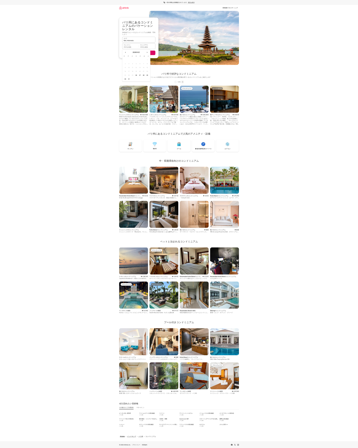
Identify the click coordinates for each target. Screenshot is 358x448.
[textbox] (130, 47)
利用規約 (144, 445)
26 (136, 75)
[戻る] (175, 81)
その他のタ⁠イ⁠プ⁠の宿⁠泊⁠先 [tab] (126, 407)
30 (125, 79)
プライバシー (136, 445)
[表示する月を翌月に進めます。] (147, 52)
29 (147, 75)
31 (129, 79)
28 (143, 75)
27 (140, 75)
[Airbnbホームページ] (124, 8)
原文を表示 (191, 2)
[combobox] (139, 40)
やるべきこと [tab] (140, 407)
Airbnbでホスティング (230, 8)
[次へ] (182, 81)
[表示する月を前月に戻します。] (125, 52)
